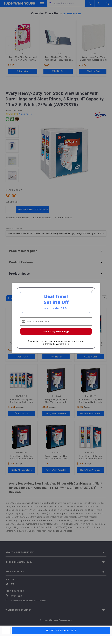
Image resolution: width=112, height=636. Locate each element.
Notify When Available (61, 630)
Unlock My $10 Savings (56, 331)
